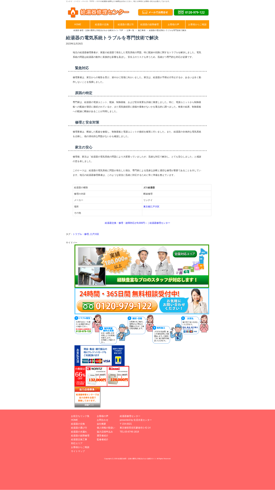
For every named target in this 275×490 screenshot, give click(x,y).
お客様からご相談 (197, 24)
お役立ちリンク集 (80, 416)
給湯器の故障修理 (149, 24)
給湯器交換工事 (79, 439)
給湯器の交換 (102, 24)
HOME (77, 24)
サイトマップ (78, 451)
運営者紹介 (102, 435)
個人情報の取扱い (106, 427)
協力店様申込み (105, 431)
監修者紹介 (102, 439)
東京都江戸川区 (151, 206)
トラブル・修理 (81, 234)
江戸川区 (94, 234)
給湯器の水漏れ (79, 431)
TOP (98, 30)
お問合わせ (102, 420)
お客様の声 (173, 24)
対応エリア (76, 443)
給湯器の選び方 (126, 24)
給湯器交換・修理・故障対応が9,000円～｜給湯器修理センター (137, 223)
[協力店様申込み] (141, 397)
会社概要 (101, 424)
